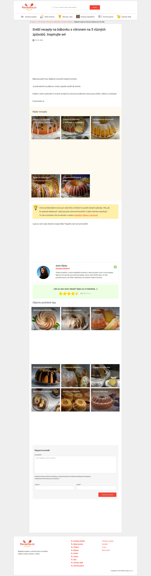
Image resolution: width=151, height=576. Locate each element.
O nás (104, 547)
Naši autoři (106, 550)
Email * (79, 484)
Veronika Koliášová (63, 268)
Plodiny (76, 547)
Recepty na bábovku (67, 22)
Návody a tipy (68, 17)
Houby (75, 556)
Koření (75, 553)
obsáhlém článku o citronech (85, 215)
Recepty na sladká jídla (53, 22)
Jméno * (37, 484)
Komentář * (38, 455)
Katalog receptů (30, 17)
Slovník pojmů (108, 17)
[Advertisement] (75, 57)
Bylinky (76, 550)
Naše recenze (49, 17)
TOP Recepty (41, 22)
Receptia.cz (33, 22)
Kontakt (105, 544)
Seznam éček (126, 17)
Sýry (75, 560)
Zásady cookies (107, 541)
